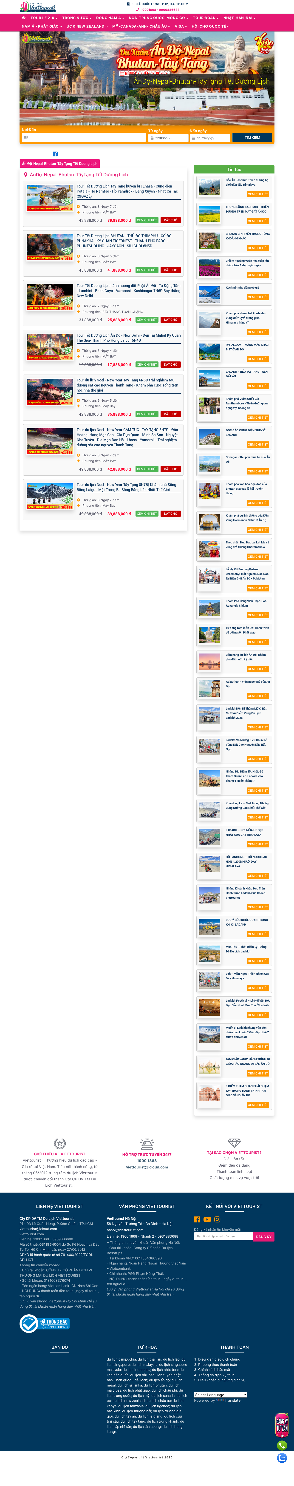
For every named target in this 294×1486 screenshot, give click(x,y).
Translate (232, 1400)
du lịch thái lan (149, 1359)
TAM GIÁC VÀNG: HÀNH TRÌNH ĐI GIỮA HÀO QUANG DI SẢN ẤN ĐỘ (248, 1061)
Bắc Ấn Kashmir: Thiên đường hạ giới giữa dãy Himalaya (247, 182)
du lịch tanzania (131, 1406)
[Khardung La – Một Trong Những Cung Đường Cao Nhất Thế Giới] (209, 810)
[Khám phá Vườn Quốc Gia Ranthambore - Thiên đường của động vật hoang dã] (209, 406)
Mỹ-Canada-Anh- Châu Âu (139, 26)
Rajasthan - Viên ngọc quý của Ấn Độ (248, 683)
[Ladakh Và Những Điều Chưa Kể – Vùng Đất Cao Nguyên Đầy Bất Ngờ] (209, 747)
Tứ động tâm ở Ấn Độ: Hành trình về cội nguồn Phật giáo (247, 630)
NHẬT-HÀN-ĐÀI (237, 18)
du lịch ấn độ (159, 1380)
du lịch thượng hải (136, 1411)
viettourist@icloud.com (147, 1167)
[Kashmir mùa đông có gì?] (209, 294)
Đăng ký (263, 1237)
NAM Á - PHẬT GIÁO (40, 26)
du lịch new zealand (129, 1400)
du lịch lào (171, 1359)
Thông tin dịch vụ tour (216, 1375)
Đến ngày (198, 130)
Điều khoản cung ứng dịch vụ (221, 1380)
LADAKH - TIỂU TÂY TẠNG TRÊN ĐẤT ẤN (247, 373)
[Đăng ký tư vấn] (281, 1425)
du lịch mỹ (141, 1395)
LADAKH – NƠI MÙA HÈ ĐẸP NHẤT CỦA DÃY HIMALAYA (244, 832)
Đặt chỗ (170, 220)
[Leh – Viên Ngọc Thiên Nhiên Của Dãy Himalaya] (209, 980)
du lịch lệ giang (150, 1416)
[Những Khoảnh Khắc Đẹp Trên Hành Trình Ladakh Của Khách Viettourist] (209, 895)
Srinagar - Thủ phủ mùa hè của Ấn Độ (248, 459)
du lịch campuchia (121, 1359)
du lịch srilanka (130, 1385)
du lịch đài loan (142, 1375)
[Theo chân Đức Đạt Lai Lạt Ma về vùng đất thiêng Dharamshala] (209, 549)
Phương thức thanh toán (217, 1364)
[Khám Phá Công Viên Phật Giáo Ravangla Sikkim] (209, 608)
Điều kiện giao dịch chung (219, 1359)
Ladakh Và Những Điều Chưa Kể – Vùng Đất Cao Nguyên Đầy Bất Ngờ (248, 744)
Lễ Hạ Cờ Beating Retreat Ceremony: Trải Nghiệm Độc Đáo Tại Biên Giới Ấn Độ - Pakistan (247, 573)
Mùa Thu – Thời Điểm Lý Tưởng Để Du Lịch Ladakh (246, 949)
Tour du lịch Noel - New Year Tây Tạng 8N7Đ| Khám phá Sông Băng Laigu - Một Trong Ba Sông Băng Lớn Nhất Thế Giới (126, 487)
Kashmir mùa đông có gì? (242, 287)
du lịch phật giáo (136, 1390)
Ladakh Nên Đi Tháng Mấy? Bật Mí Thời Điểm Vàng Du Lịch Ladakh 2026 (246, 713)
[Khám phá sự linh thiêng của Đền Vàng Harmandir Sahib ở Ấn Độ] (209, 522)
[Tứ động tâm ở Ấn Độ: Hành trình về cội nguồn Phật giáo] (209, 635)
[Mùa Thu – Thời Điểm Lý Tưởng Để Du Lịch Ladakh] (209, 954)
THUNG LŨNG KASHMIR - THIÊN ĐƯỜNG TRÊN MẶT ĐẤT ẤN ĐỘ (247, 209)
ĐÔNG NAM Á (108, 18)
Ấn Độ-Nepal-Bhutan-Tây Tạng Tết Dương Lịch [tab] (59, 163)
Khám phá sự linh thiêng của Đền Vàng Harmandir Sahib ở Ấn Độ (247, 517)
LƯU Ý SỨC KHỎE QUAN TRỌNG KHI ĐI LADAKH (247, 922)
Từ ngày (155, 130)
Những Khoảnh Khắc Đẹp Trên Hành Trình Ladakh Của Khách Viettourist (245, 893)
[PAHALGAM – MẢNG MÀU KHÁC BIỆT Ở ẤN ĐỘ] (209, 352)
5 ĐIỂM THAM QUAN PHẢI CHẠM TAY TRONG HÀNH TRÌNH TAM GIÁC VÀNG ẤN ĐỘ (247, 1090)
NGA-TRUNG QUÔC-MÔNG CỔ (157, 18)
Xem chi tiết (147, 220)
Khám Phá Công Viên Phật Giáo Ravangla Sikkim (246, 603)
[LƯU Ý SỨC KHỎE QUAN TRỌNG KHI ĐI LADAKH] (209, 927)
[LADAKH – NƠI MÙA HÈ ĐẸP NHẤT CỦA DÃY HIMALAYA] (209, 837)
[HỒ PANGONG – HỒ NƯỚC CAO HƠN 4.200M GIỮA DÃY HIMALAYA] (209, 864)
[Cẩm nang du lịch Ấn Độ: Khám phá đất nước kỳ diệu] (209, 661)
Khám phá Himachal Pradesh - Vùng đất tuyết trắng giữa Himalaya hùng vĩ (246, 317)
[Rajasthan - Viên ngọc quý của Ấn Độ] (209, 688)
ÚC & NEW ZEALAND (86, 26)
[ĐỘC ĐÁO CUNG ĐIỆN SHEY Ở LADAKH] (209, 437)
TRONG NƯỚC (75, 18)
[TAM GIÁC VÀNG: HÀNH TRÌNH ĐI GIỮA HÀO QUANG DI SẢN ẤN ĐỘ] (209, 1066)
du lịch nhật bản (165, 1369)
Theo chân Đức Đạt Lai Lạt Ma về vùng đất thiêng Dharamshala (247, 544)
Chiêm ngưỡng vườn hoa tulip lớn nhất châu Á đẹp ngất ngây (247, 263)
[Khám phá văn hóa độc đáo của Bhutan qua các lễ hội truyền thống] (209, 491)
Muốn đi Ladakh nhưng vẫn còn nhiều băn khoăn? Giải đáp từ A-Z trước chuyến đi (247, 1032)
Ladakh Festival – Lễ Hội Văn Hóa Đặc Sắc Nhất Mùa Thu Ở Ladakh (248, 1002)
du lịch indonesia (136, 1369)
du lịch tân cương (147, 1426)
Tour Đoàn (204, 18)
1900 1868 (147, 1160)
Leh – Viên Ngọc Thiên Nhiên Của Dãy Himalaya (247, 976)
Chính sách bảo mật (214, 1369)
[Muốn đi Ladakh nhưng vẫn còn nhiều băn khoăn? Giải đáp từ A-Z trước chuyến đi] (209, 1034)
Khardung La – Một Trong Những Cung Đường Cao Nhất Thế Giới (247, 805)
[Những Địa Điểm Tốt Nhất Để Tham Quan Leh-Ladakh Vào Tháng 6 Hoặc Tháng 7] (209, 778)
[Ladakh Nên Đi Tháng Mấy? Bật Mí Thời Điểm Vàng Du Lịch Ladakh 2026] (209, 715)
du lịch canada (163, 1395)
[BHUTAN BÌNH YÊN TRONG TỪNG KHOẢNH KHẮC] (209, 241)
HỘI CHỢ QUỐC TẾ (209, 26)
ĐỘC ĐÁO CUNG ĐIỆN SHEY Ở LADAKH (245, 432)
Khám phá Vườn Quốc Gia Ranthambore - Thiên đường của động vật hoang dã (247, 403)
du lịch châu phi (164, 1390)
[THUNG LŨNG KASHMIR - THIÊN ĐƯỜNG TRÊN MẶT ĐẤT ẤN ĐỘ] (209, 214)
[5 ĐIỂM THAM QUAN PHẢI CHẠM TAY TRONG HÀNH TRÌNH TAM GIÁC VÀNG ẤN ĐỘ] (209, 1093)
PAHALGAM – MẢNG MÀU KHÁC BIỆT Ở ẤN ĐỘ (247, 347)
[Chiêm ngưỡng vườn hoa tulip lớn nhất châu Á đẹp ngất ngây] (209, 267)
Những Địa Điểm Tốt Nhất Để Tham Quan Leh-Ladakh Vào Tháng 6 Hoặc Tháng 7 (244, 776)
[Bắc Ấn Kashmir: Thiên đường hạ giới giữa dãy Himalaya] (209, 187)
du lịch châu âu (159, 1400)
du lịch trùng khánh (162, 1421)
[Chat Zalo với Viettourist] (282, 1458)
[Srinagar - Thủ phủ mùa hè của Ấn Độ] (209, 464)
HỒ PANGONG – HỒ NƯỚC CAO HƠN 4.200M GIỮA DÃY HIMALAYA (246, 861)
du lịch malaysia (144, 1364)
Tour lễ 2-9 (42, 18)
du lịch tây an (125, 1416)
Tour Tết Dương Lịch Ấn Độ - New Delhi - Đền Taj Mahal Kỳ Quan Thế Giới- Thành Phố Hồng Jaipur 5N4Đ (129, 338)
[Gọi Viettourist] (282, 1446)
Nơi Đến (29, 129)
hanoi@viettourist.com (125, 1230)
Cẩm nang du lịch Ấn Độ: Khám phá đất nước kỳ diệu (246, 657)
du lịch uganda (157, 1406)
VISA (179, 26)
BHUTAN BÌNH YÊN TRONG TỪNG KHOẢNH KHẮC (248, 236)
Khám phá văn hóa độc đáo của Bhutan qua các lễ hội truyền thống (246, 488)
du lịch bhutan (155, 1385)
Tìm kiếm (252, 137)
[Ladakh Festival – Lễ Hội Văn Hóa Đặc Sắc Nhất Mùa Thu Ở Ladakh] (209, 1007)
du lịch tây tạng (133, 1421)
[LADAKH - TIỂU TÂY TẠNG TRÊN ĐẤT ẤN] (209, 378)
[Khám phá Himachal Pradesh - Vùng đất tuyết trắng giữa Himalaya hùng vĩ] (209, 320)
